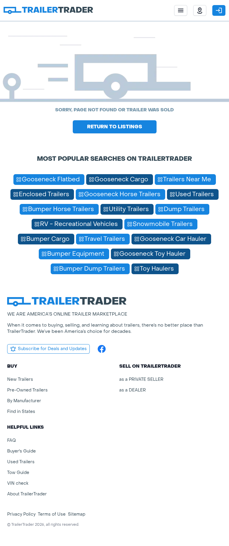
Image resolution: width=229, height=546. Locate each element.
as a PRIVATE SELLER (141, 379)
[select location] (199, 10)
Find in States (21, 411)
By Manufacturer (24, 401)
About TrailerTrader (27, 494)
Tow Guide (18, 472)
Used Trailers (21, 462)
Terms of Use (52, 514)
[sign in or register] (218, 10)
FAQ (11, 440)
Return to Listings (114, 127)
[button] (199, 10)
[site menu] (180, 10)
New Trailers (20, 379)
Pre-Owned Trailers (27, 390)
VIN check (17, 483)
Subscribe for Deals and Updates (52, 349)
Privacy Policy (21, 514)
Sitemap (76, 514)
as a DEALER (132, 390)
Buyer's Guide (21, 451)
